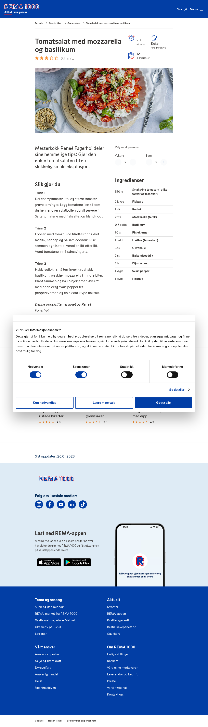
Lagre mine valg (104, 402)
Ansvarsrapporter (47, 654)
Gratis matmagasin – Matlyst (55, 620)
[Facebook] (50, 504)
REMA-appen (116, 614)
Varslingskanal (117, 688)
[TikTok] (83, 504)
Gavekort (113, 634)
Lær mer (41, 634)
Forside (39, 23)
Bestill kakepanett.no (121, 627)
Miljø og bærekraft (48, 661)
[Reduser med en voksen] (118, 162)
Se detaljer (176, 389)
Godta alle (163, 402)
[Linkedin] (72, 504)
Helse (38, 681)
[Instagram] (39, 504)
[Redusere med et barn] (149, 162)
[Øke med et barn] (163, 162)
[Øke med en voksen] (133, 162)
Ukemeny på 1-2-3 (48, 627)
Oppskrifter (55, 23)
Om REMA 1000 (121, 647)
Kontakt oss (115, 694)
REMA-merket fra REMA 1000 (56, 614)
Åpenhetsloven (45, 688)
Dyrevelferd (43, 668)
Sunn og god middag (49, 607)
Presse (111, 681)
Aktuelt (113, 599)
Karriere (112, 661)
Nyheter (112, 607)
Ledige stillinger (118, 654)
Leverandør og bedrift (122, 674)
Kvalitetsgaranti (118, 620)
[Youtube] (61, 504)
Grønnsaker (73, 23)
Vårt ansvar (45, 647)
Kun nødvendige (44, 402)
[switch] (81, 374)
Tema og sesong (48, 599)
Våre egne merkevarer (122, 668)
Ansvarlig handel (46, 674)
